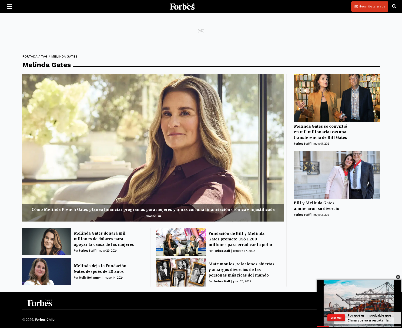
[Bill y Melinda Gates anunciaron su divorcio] (337, 175)
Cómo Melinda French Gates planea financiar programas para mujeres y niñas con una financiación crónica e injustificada (153, 209)
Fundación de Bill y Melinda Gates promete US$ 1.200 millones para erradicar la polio (240, 239)
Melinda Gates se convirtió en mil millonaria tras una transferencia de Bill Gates (320, 132)
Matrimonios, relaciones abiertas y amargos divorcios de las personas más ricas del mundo (241, 269)
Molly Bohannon (90, 278)
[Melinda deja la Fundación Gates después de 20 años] (46, 271)
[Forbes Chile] (182, 6)
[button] (398, 277)
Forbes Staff (87, 251)
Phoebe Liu (153, 216)
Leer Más (336, 317)
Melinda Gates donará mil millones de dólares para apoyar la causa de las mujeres (104, 239)
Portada (29, 56)
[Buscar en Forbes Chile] (394, 6)
